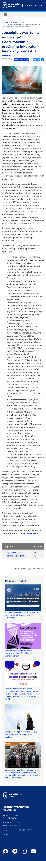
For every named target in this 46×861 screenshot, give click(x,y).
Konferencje (19, 22)
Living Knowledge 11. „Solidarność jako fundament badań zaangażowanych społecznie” (21, 734)
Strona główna (7, 22)
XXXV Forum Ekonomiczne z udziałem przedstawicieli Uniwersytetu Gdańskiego (21, 615)
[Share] (41, 59)
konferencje (21, 59)
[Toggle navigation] (5, 14)
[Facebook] (34, 59)
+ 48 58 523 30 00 (23, 830)
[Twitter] (38, 59)
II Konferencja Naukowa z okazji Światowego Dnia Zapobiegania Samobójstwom (18, 653)
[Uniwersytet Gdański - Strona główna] (11, 5)
